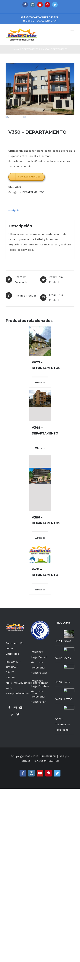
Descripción (13, 210)
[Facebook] (9, 707)
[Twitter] (17, 714)
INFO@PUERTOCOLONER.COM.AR (40, 20)
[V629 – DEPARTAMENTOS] (40, 341)
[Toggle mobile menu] (72, 32)
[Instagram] (15, 707)
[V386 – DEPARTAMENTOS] (40, 483)
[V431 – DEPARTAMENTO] (40, 554)
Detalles (41, 382)
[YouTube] (20, 707)
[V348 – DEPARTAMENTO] (40, 405)
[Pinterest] (12, 714)
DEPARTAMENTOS (33, 192)
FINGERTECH (53, 760)
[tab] (40, 210)
